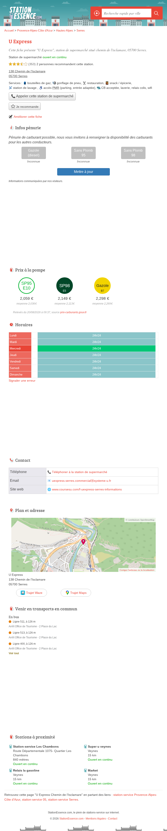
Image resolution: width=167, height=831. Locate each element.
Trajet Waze (34, 592)
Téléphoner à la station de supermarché (79, 472)
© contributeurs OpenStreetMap (140, 520)
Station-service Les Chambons (36, 746)
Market (93, 770)
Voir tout (14, 653)
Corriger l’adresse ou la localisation (137, 570)
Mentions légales (96, 818)
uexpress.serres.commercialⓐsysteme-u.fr (81, 480)
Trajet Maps (78, 592)
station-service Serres (63, 799)
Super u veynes (99, 746)
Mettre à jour (83, 172)
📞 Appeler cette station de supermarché (42, 96)
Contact (112, 818)
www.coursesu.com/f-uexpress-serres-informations (87, 489)
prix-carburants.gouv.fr (73, 312)
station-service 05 (34, 799)
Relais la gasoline (26, 770)
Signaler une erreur (22, 380)
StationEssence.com (24, 13)
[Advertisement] (40, 697)
